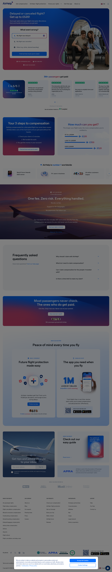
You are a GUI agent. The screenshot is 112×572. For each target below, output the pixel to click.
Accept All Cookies (82, 560)
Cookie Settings (83, 565)
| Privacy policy (33, 566)
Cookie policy (25, 566)
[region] (56, 563)
